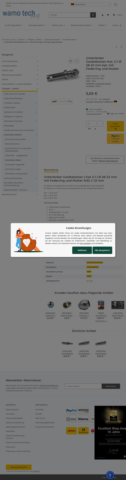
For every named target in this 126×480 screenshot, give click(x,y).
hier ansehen (85, 243)
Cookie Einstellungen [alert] (78, 228)
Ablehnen (82, 250)
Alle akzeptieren (102, 250)
